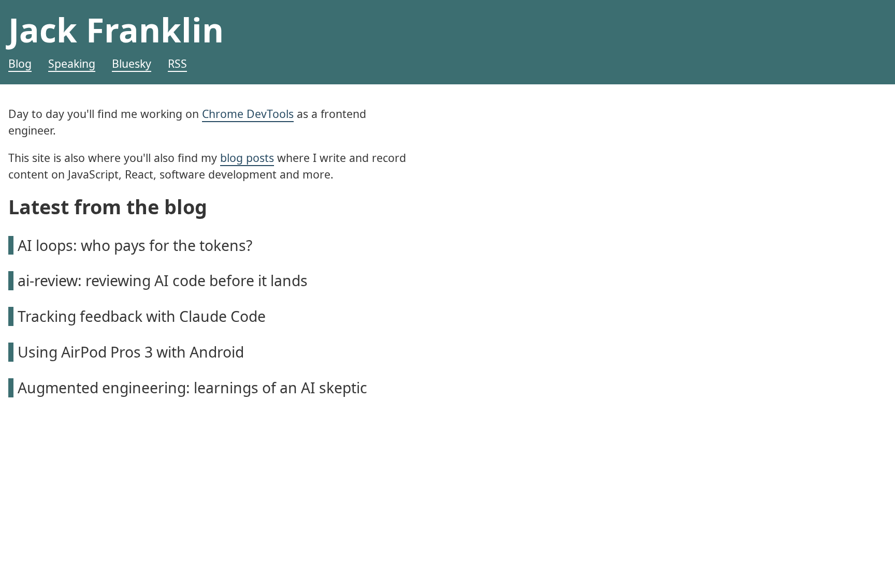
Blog (20, 63)
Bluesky (131, 63)
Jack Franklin (116, 29)
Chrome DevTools (248, 113)
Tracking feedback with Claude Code (142, 316)
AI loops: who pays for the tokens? (135, 245)
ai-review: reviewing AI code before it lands (163, 280)
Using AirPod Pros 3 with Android (131, 352)
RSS (177, 63)
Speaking (71, 63)
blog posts (247, 157)
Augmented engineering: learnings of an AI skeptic (192, 387)
